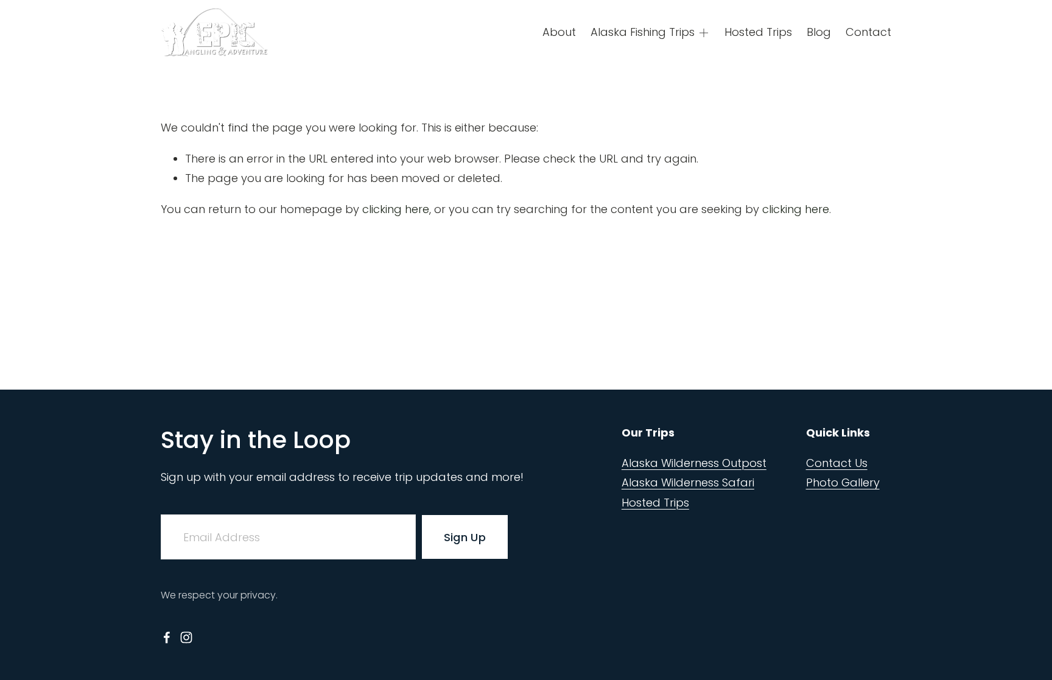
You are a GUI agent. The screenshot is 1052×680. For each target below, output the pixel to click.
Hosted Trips (758, 32)
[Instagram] (186, 637)
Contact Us (837, 463)
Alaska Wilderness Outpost (694, 463)
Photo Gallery (843, 482)
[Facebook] (167, 637)
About (559, 32)
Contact (868, 32)
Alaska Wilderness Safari (688, 482)
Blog (819, 32)
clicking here (395, 209)
